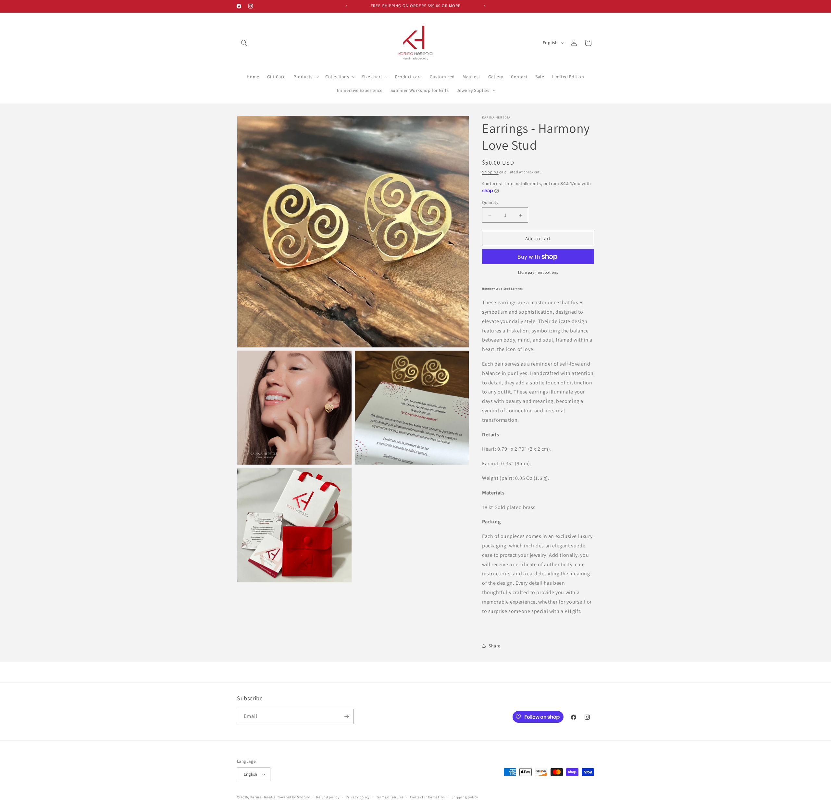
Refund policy (327, 797)
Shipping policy (465, 797)
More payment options (538, 272)
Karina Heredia (263, 797)
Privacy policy (358, 797)
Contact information (427, 797)
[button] (244, 43)
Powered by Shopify (293, 797)
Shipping (490, 171)
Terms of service (389, 797)
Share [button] (495, 646)
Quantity (490, 202)
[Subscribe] (346, 716)
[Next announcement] (485, 6)
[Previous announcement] (346, 6)
